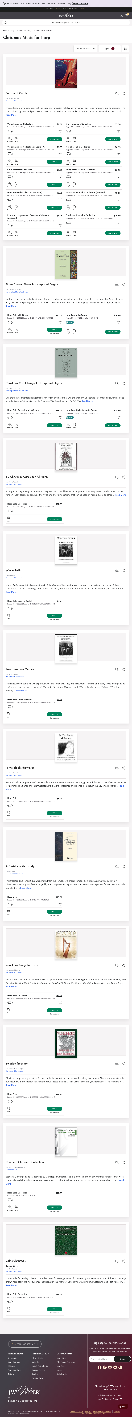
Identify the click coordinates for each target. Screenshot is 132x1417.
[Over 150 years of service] (25, 1344)
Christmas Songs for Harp (22, 965)
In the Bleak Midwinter (20, 768)
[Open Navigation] (3, 15)
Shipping (11, 1366)
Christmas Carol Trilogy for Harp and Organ (34, 383)
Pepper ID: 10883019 (15, 413)
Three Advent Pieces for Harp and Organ (32, 284)
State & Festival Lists (40, 1366)
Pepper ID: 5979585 (73, 127)
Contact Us (58, 9)
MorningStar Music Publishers (17, 292)
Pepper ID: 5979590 (14, 221)
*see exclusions (80, 3)
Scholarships (62, 1374)
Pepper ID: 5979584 (14, 127)
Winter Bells (13, 570)
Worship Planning (39, 1370)
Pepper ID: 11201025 (15, 318)
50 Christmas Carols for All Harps (27, 477)
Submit (122, 1359)
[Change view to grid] (125, 48)
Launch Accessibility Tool (96, 1413)
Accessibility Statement (102, 1411)
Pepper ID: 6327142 (14, 1297)
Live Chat (82, 9)
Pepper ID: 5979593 (73, 218)
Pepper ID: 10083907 (15, 1097)
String (12, 30)
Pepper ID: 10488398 (15, 998)
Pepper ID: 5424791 (14, 507)
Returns (11, 1374)
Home (5, 30)
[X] (105, 1368)
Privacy (88, 1411)
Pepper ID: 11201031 (15, 900)
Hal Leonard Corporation (15, 101)
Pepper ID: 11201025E (74, 318)
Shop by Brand (37, 1378)
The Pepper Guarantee (66, 1362)
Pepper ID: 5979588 (14, 172)
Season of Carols (16, 93)
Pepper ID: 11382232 (15, 604)
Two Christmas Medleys (20, 669)
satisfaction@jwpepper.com (110, 1395)
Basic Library (37, 1362)
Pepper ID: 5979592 (73, 195)
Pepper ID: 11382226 (15, 801)
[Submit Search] (5, 22)
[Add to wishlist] (117, 94)
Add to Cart (55, 139)
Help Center (13, 1358)
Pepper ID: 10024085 (15, 1196)
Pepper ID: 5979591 (14, 195)
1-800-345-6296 (109, 1390)
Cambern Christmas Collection (25, 1162)
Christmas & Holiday (23, 30)
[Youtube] (115, 1368)
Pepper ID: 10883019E (74, 413)
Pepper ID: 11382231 (15, 702)
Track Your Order (15, 1370)
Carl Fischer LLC (12, 1169)
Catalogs (35, 1374)
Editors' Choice (37, 1358)
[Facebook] (99, 1368)
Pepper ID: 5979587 (73, 150)
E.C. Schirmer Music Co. (14, 874)
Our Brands (61, 1366)
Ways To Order (14, 1362)
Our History (62, 1358)
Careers (60, 1370)
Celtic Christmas (16, 1261)
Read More (11, 114)
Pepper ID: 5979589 (73, 172)
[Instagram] (110, 1368)
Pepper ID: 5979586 (14, 150)
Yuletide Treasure (17, 1063)
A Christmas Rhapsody (20, 866)
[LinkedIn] (120, 1368)
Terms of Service (76, 1411)
